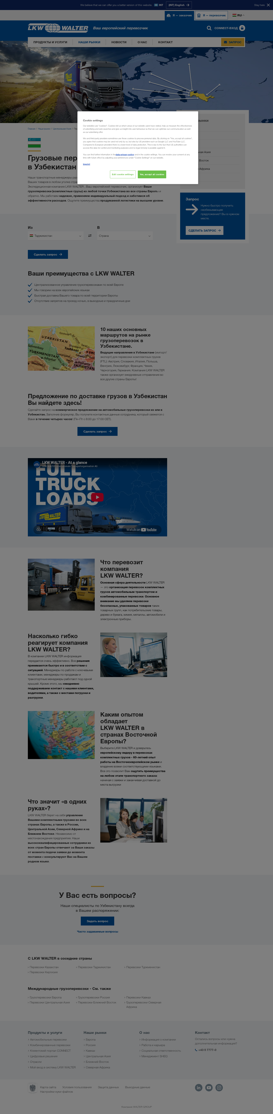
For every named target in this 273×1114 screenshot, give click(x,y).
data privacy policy (125, 154)
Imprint (86, 164)
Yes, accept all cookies (152, 174)
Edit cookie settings (123, 174)
